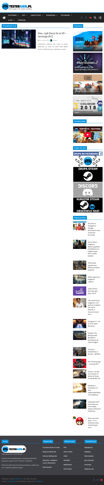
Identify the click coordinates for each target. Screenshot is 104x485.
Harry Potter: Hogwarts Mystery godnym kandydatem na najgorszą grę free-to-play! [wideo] (94, 249)
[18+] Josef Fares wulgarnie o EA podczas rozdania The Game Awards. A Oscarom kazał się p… (94, 307)
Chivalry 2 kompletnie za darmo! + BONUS (94, 351)
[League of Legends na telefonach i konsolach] (87, 41)
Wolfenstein (68, 465)
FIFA (65, 447)
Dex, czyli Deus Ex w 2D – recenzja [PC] (52, 35)
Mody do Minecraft (49, 452)
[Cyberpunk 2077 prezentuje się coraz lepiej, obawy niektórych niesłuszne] (79, 407)
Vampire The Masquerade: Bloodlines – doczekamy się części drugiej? (93, 337)
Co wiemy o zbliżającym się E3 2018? (86, 112)
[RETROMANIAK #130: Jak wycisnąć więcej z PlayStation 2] (87, 63)
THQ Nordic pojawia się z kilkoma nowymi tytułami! (94, 266)
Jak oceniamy (89, 460)
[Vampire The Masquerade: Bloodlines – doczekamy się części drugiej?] (79, 338)
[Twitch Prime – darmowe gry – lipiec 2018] (79, 291)
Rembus (55, 40)
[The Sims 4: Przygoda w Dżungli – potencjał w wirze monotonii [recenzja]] (79, 230)
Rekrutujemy (88, 456)
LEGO (65, 456)
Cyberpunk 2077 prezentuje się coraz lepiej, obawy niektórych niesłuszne (94, 406)
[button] (18, 15)
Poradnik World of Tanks (51, 447)
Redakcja (87, 452)
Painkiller (67, 460)
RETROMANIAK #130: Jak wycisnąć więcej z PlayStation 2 (86, 68)
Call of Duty (68, 469)
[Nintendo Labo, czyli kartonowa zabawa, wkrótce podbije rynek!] (87, 84)
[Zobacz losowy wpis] (100, 17)
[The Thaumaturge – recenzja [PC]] (79, 363)
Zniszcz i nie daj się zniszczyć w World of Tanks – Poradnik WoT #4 (94, 375)
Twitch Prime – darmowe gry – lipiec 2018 (93, 291)
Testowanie (65, 15)
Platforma (12, 15)
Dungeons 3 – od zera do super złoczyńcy (94, 323)
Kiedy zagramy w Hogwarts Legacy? (94, 279)
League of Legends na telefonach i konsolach (87, 47)
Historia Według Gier (50, 456)
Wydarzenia (50, 15)
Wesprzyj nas (89, 469)
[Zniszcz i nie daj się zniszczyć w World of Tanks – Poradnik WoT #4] (79, 375)
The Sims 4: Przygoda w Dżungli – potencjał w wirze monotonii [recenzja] (94, 229)
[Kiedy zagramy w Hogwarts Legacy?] (79, 280)
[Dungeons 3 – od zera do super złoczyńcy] (79, 324)
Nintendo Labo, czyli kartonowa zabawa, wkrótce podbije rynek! (87, 90)
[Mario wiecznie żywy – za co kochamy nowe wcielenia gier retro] (79, 423)
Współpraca (88, 447)
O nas (10, 20)
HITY (23, 15)
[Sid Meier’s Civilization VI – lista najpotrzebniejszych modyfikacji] (79, 390)
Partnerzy (87, 465)
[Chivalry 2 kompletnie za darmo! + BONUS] (79, 352)
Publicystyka (36, 15)
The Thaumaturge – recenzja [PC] (94, 363)
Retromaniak (47, 467)
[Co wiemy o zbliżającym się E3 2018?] (87, 106)
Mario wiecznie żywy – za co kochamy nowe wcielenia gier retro (93, 422)
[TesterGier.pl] (4, 17)
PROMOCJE (21, 20)
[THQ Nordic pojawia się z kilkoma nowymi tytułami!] (79, 267)
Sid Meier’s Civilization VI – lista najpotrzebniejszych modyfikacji (94, 390)
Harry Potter (68, 452)
